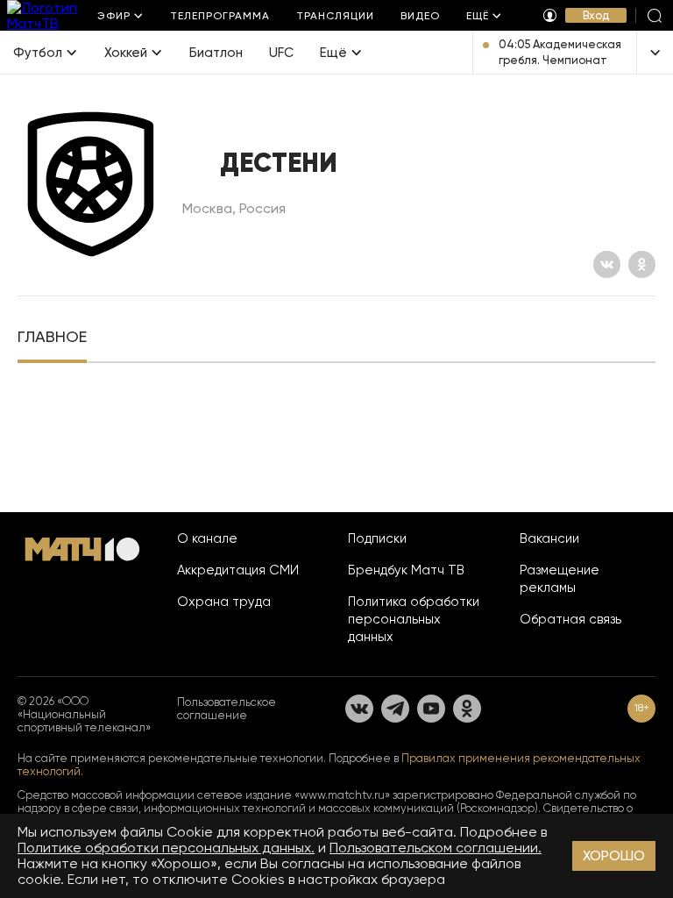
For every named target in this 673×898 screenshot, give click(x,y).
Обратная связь (570, 619)
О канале (207, 538)
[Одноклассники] (641, 264)
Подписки (377, 538)
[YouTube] (431, 709)
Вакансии (549, 538)
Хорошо (614, 855)
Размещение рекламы (559, 578)
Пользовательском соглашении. (435, 847)
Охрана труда (224, 601)
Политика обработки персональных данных (413, 619)
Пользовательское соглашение (226, 708)
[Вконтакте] (606, 264)
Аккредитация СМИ (238, 570)
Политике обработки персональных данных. (166, 847)
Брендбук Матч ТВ (406, 570)
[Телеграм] (395, 709)
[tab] (52, 338)
